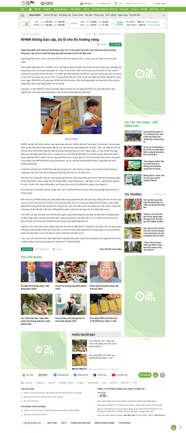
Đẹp (104, 383)
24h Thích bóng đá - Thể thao (104, 9)
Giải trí (86, 9)
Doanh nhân (77, 15)
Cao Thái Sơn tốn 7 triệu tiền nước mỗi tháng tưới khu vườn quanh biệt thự (103, 343)
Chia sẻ (117, 45)
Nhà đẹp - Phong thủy (94, 15)
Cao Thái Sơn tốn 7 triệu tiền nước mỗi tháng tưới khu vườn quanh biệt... (35, 321)
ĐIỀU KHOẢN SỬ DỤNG (104, 423)
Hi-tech (134, 9)
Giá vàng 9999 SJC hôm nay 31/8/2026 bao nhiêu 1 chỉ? (103, 319)
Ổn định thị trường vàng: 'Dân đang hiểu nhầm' (35, 287)
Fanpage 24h (63, 375)
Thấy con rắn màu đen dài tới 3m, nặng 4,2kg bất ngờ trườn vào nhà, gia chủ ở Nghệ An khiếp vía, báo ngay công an (153, 218)
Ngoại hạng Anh (61, 9)
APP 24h (29, 375)
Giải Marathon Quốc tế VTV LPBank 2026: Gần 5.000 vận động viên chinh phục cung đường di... (153, 137)
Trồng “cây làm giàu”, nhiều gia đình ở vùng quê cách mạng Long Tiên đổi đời (152, 246)
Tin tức (38, 9)
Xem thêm (158, 194)
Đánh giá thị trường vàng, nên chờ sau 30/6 (104, 287)
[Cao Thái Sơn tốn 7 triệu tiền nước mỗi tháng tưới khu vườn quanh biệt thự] (37, 304)
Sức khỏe (124, 9)
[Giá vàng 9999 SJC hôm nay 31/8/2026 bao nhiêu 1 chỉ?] (106, 304)
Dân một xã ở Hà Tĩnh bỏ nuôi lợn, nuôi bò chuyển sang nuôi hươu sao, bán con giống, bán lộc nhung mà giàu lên (154, 232)
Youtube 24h (122, 375)
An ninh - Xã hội (66, 383)
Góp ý (64, 423)
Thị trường (133, 194)
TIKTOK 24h (101, 375)
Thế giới (143, 9)
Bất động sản (65, 15)
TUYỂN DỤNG (124, 423)
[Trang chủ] (25, 15)
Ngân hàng (123, 15)
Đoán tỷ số (105, 3)
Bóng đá (47, 9)
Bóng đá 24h (83, 375)
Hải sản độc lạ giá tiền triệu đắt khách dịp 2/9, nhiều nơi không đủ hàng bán (154, 203)
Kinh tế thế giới (50, 15)
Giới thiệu (52, 423)
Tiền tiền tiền (134, 15)
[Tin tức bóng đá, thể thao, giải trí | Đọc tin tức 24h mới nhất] (27, 3)
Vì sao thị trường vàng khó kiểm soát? (70, 287)
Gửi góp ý (44, 249)
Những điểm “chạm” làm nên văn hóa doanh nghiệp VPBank (153, 178)
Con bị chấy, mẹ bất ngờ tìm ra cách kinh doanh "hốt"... (70, 319)
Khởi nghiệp (111, 15)
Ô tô (162, 9)
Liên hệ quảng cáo (32, 423)
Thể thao (154, 9)
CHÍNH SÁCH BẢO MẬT (81, 423)
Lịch (120, 3)
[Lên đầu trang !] (180, 427)
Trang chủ (25, 34)
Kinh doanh (76, 9)
